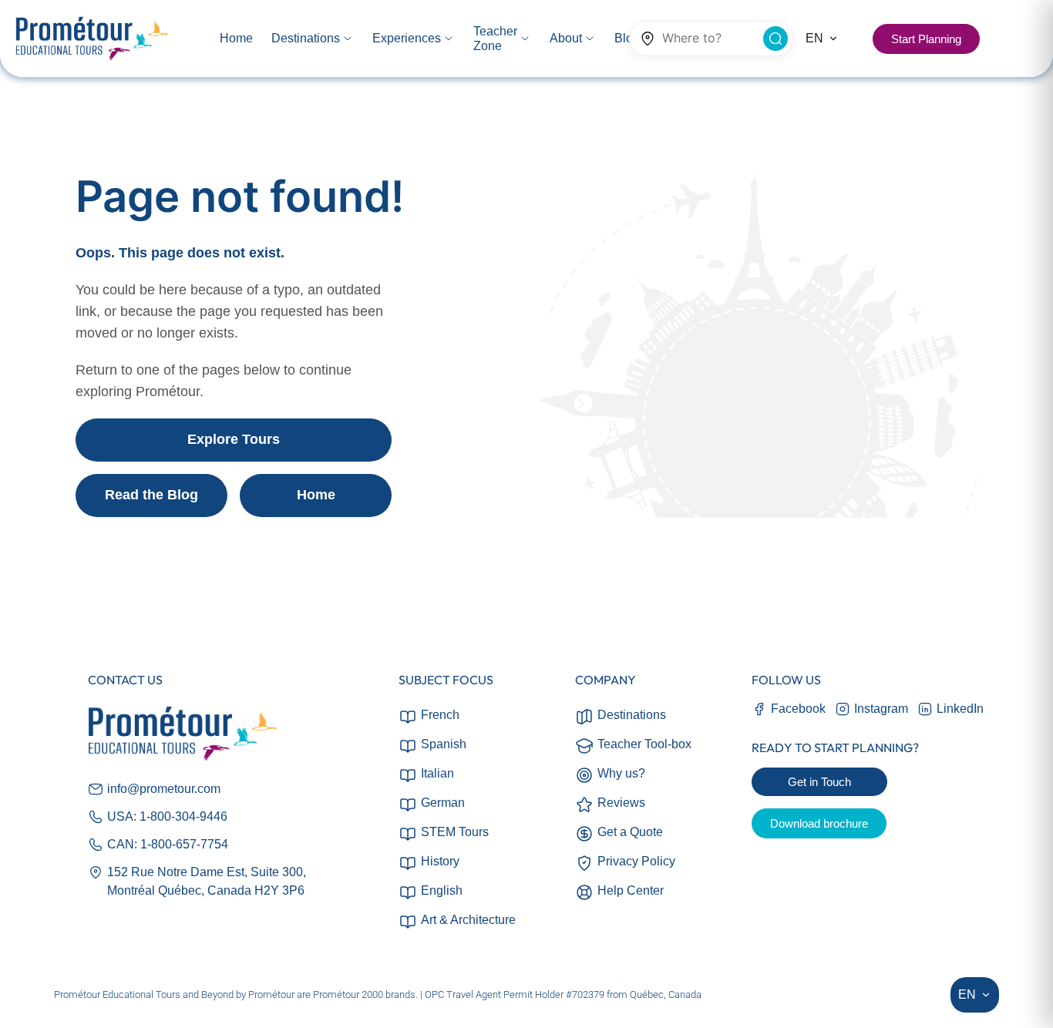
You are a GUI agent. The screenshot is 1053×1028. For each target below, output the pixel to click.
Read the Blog (151, 494)
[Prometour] (92, 39)
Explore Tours (233, 439)
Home (316, 494)
